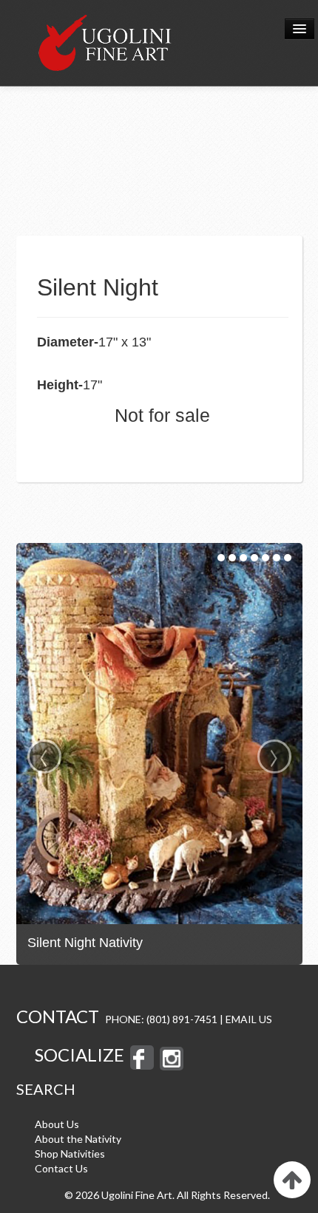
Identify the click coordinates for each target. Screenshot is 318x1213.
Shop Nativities (70, 1153)
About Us (57, 1124)
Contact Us (61, 1168)
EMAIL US (249, 1019)
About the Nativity (78, 1138)
